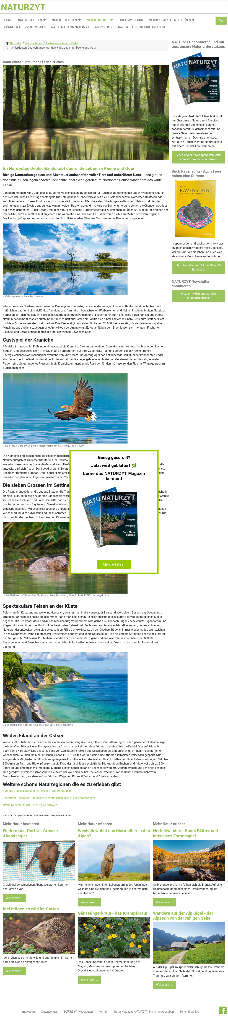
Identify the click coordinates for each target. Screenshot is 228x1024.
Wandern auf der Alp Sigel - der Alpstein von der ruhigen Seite (183, 916)
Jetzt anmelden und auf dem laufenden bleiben (198, 296)
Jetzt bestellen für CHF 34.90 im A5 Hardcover (198, 267)
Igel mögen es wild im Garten (31, 908)
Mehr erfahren (114, 564)
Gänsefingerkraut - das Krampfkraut (112, 913)
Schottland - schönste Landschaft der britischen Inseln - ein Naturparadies (49, 798)
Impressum (29, 1011)
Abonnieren (103, 27)
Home (8, 20)
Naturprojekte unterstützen (171, 20)
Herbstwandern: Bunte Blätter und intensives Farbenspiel (185, 833)
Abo (221, 20)
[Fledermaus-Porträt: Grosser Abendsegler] (39, 860)
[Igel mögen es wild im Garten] (39, 933)
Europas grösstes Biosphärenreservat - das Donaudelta (37, 790)
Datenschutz (49, 1011)
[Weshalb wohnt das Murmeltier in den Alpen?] (114, 860)
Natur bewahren (64, 20)
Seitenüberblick (189, 1011)
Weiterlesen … (14, 898)
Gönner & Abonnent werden (25, 27)
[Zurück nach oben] (221, 1017)
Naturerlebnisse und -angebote (142, 27)
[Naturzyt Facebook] (223, 1010)
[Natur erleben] (110, 20)
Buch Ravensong (130, 20)
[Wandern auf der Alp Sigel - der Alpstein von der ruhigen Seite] (189, 942)
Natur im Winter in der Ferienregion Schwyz (30, 805)
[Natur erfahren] (44, 20)
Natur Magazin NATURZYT (70, 27)
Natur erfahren (30, 20)
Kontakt (103, 1011)
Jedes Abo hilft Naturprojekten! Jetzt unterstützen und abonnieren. (198, 157)
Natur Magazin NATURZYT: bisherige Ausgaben (144, 1011)
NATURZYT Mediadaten (78, 1011)
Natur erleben (97, 20)
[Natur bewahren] (79, 20)
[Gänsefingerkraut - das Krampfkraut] (114, 937)
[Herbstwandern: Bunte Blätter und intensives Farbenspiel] (189, 860)
